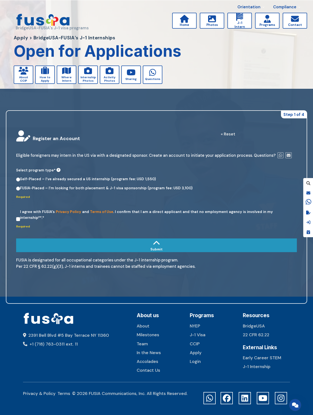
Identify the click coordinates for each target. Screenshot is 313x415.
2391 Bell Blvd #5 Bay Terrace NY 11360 (68, 335)
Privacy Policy (68, 211)
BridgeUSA (254, 326)
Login (195, 361)
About (143, 326)
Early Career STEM (262, 357)
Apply (195, 352)
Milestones (148, 334)
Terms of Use (101, 211)
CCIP (195, 344)
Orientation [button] (248, 7)
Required (23, 197)
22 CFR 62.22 (256, 334)
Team (142, 344)
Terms (63, 393)
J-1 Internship (256, 366)
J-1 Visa (197, 334)
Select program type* (36, 170)
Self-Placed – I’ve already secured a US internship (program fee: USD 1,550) (88, 179)
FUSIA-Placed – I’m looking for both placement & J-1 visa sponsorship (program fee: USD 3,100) (106, 188)
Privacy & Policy (39, 393)
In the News (149, 352)
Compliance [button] (284, 7)
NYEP (195, 326)
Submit (22, 234)
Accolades (147, 361)
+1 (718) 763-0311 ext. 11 (53, 344)
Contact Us (148, 370)
